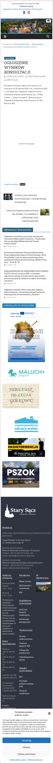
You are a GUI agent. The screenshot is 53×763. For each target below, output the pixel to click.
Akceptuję (26, 740)
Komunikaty (9, 58)
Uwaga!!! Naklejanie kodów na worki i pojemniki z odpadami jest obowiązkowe (22, 215)
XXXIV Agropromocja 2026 (14, 9)
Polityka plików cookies (17, 760)
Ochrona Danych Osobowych (24, 612)
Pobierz (22, 184)
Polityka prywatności (34, 760)
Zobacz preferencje (26, 754)
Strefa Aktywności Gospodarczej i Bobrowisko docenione (31, 198)
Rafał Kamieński (36, 76)
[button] (49, 713)
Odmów (26, 747)
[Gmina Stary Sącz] (26, 20)
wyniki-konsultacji (11, 184)
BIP (20, 592)
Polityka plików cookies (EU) (26, 684)
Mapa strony (25, 581)
